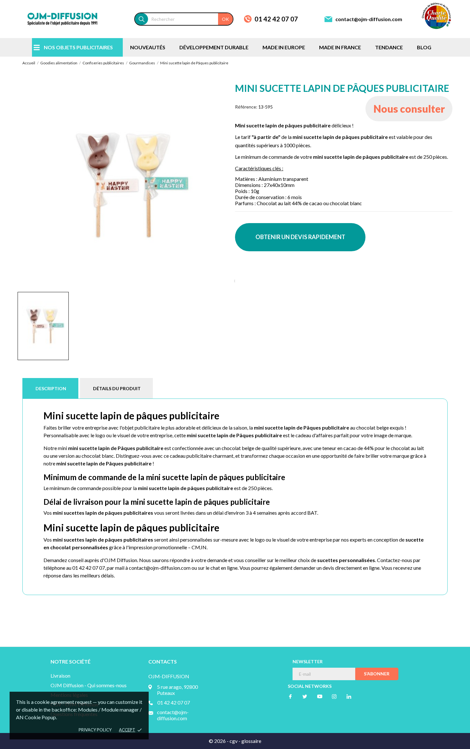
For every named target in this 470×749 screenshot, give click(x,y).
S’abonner (376, 673)
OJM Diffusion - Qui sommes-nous (89, 685)
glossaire (251, 741)
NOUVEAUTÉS (147, 47)
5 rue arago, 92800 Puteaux (177, 690)
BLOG (424, 47)
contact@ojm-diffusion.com (368, 19)
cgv (234, 741)
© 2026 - (219, 741)
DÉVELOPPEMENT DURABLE (213, 47)
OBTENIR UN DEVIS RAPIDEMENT (300, 236)
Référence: (246, 106)
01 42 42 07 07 (276, 19)
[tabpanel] (126, 184)
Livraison (60, 675)
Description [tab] (50, 388)
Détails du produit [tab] (117, 388)
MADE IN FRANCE (340, 47)
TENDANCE (389, 47)
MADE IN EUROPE (283, 47)
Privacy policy (95, 729)
